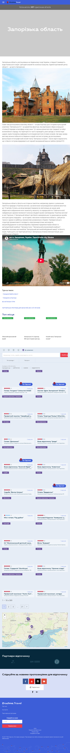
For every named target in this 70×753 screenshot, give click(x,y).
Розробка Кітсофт (35, 733)
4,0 (10, 413)
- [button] (4, 617)
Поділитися (35, 687)
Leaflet (65, 646)
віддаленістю (36, 367)
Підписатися (12, 726)
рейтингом (16, 367)
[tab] (4, 350)
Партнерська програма (9, 713)
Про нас (4, 706)
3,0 (10, 439)
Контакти (5, 710)
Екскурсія (10, 294)
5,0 (10, 388)
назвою (26, 367)
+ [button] (4, 615)
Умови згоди (35, 732)
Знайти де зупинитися (65, 355)
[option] (35, 30)
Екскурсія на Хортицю (9, 298)
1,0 (10, 515)
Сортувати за (6, 368)
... (17, 606)
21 (22, 606)
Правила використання (35, 730)
